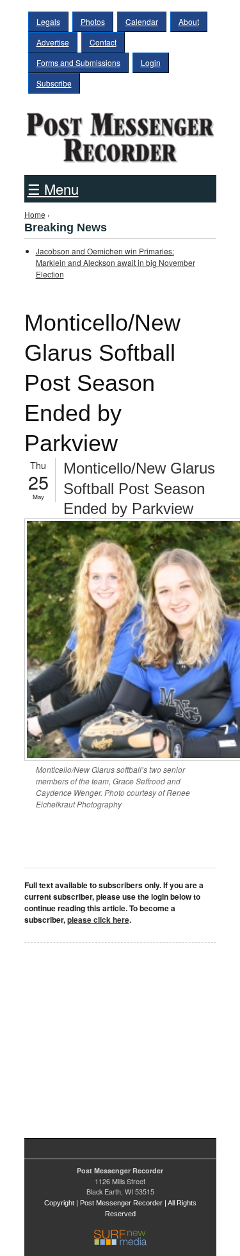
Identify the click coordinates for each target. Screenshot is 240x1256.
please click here (98, 919)
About (189, 21)
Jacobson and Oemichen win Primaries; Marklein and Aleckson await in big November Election (115, 262)
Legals (48, 21)
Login (151, 62)
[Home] (120, 133)
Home (34, 214)
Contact (103, 42)
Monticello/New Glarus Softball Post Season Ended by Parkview (139, 487)
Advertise (52, 42)
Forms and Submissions (78, 62)
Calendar (141, 21)
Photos (93, 21)
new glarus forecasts (91, 1098)
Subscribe (54, 83)
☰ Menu (53, 189)
